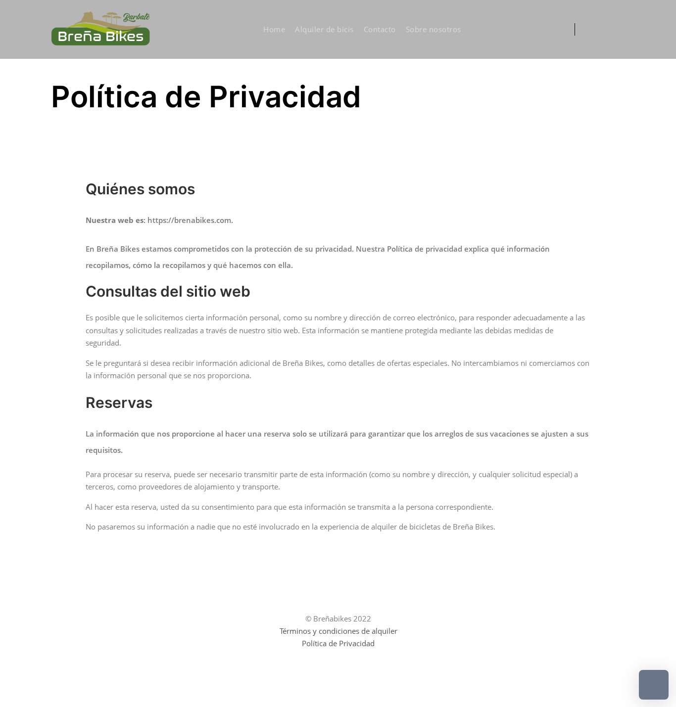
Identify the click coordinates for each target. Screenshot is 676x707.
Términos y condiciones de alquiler (338, 631)
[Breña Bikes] (100, 29)
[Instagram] (588, 29)
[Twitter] (618, 29)
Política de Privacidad (338, 643)
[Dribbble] (603, 29)
